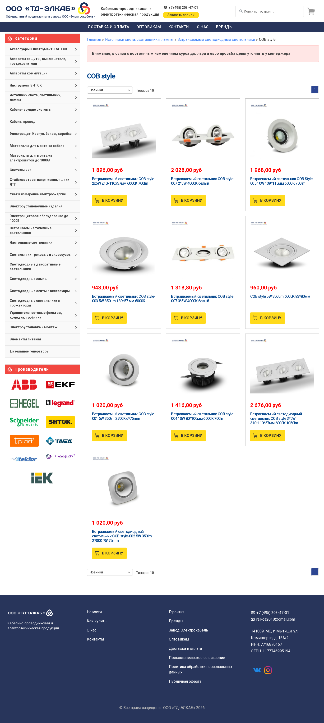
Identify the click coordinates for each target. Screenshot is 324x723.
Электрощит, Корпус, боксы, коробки (41, 134)
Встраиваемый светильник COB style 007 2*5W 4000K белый (202, 181)
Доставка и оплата (108, 27)
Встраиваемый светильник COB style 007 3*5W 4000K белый (202, 298)
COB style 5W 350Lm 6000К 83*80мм (280, 296)
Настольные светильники (31, 242)
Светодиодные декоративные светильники (35, 266)
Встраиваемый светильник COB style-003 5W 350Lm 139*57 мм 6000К (123, 298)
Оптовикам (148, 27)
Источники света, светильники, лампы (139, 39)
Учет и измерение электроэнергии (38, 194)
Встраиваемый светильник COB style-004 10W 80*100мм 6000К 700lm (202, 416)
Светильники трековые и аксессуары (40, 254)
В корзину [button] (112, 200)
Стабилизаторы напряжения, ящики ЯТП (39, 182)
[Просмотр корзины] (311, 11)
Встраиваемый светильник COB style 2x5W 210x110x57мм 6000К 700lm (123, 181)
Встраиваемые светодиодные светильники (216, 39)
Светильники (20, 170)
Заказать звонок (180, 15)
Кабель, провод (23, 122)
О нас (203, 27)
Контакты (179, 27)
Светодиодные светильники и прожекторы (35, 303)
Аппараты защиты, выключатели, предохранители (38, 61)
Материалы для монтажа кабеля (37, 146)
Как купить (96, 621)
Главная (94, 39)
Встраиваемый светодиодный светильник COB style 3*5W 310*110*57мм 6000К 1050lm (276, 418)
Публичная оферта (185, 681)
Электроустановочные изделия (36, 206)
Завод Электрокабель (188, 630)
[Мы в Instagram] (268, 670)
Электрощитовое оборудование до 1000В (39, 218)
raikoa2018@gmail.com (275, 619)
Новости (94, 612)
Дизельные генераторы (29, 351)
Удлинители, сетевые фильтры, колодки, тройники (36, 315)
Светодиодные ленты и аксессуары (40, 291)
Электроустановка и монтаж (33, 327)
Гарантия (176, 612)
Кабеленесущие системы (30, 109)
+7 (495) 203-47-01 (183, 7)
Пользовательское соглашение (197, 657)
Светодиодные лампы (28, 279)
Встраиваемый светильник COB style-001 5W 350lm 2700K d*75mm (123, 416)
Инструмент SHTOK (26, 85)
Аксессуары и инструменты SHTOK (38, 49)
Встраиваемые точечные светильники (30, 230)
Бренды (224, 27)
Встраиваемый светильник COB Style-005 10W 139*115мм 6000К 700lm (282, 181)
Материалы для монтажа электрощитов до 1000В (31, 158)
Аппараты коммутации (28, 73)
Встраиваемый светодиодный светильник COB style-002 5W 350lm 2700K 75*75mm (122, 536)
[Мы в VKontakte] (257, 670)
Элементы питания (25, 339)
